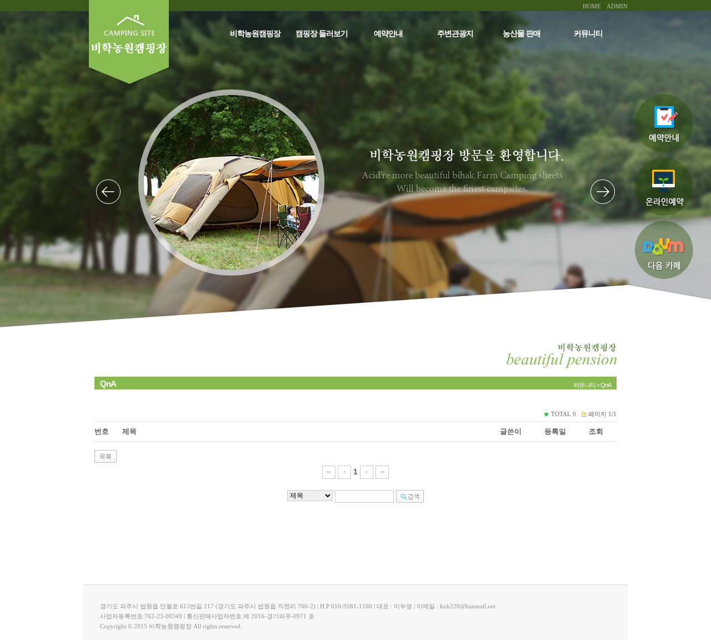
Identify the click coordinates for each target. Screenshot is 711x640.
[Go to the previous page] (344, 471)
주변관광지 (455, 33)
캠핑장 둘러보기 (322, 33)
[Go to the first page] (329, 471)
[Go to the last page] (382, 471)
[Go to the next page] (366, 471)
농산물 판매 (521, 33)
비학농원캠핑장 (255, 33)
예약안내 (388, 33)
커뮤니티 (588, 33)
